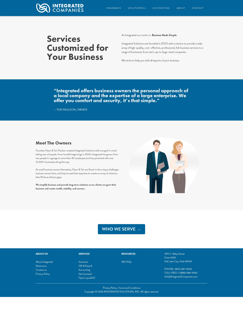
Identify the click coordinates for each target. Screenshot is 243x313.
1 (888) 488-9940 (187, 273)
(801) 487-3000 (183, 269)
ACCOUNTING (161, 8)
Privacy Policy (43, 274)
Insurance (83, 262)
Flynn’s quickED (87, 278)
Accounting (84, 270)
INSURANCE (114, 8)
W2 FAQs (127, 261)
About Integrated (44, 262)
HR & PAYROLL (137, 8)
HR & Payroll (85, 266)
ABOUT (181, 8)
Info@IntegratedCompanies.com (180, 276)
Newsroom (41, 266)
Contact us (41, 270)
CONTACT (198, 8)
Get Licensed (85, 274)
